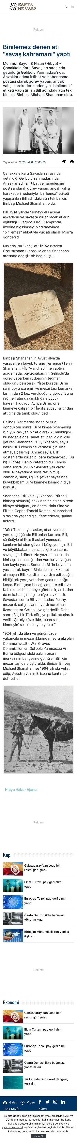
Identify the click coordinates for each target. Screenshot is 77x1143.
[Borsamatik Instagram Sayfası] (55, 1103)
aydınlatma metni (12, 1127)
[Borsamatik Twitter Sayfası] (48, 1103)
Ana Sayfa (12, 1109)
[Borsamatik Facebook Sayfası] (40, 1103)
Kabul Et (38, 1136)
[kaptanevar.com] (22, 7)
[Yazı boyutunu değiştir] (64, 162)
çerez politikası (56, 1123)
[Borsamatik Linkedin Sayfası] (63, 1103)
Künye (43, 1109)
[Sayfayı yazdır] (71, 162)
